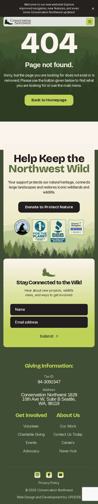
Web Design (26, 497)
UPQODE (74, 497)
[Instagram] (37, 475)
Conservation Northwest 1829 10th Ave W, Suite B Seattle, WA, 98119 (49, 399)
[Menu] (89, 21)
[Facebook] (49, 475)
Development (52, 497)
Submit (49, 336)
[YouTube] (61, 475)
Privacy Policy (49, 483)
